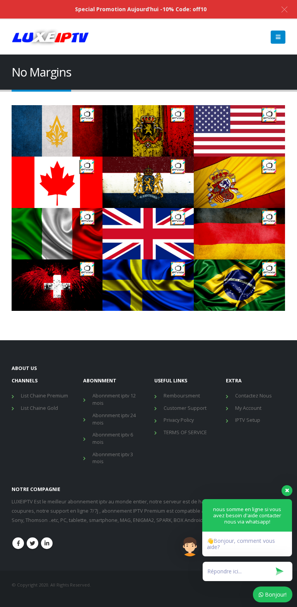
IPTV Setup (247, 420)
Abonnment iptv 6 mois (112, 438)
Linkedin (47, 543)
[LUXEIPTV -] (50, 37)
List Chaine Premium (44, 395)
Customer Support (185, 408)
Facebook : (18, 543)
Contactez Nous (253, 395)
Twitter (32, 543)
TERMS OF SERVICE (185, 432)
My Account (248, 408)
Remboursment (182, 395)
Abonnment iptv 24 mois (114, 419)
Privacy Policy (179, 420)
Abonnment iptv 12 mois (114, 399)
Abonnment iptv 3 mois (112, 458)
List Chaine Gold (39, 408)
